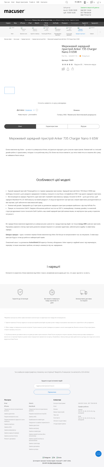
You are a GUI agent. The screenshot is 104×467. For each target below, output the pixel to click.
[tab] (20, 126)
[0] (91, 2)
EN (80, 2)
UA (78, 2)
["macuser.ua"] (14, 11)
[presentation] (20, 126)
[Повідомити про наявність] (67, 69)
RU (76, 2)
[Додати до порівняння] (63, 69)
